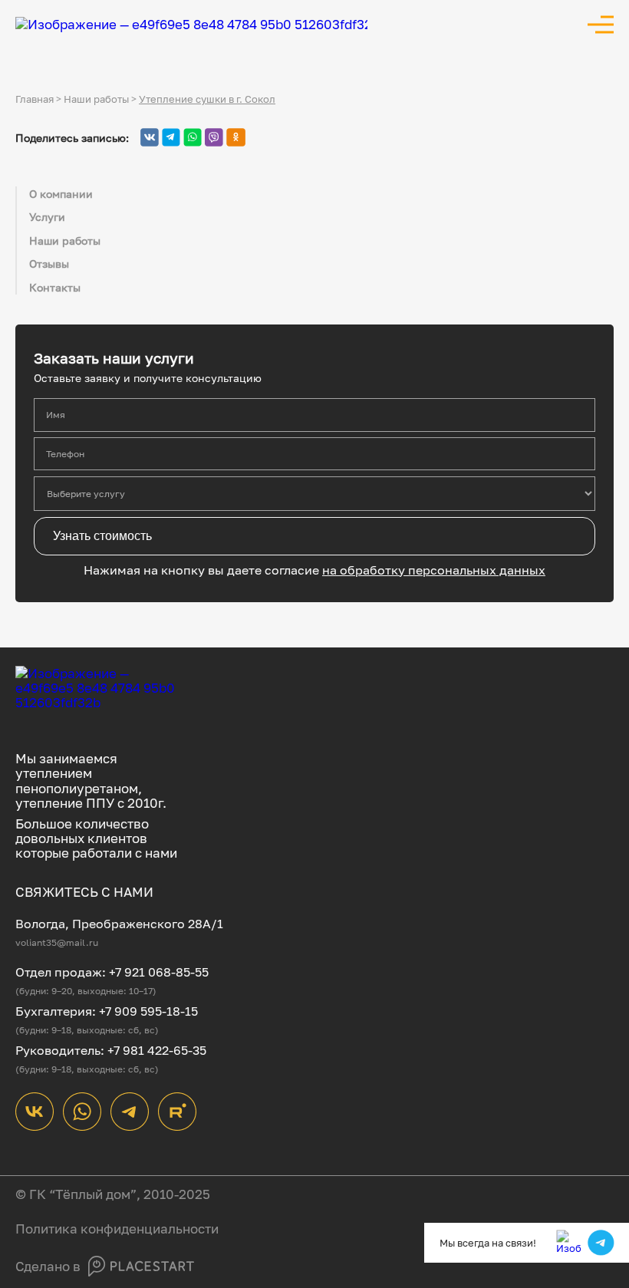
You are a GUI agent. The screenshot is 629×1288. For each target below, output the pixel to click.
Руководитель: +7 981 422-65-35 (110, 1050)
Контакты (55, 287)
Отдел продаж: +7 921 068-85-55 (112, 972)
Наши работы (64, 240)
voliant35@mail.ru (56, 942)
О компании (61, 193)
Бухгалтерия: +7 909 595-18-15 (106, 1011)
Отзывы (49, 263)
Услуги (47, 216)
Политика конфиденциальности (117, 1228)
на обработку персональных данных (433, 570)
